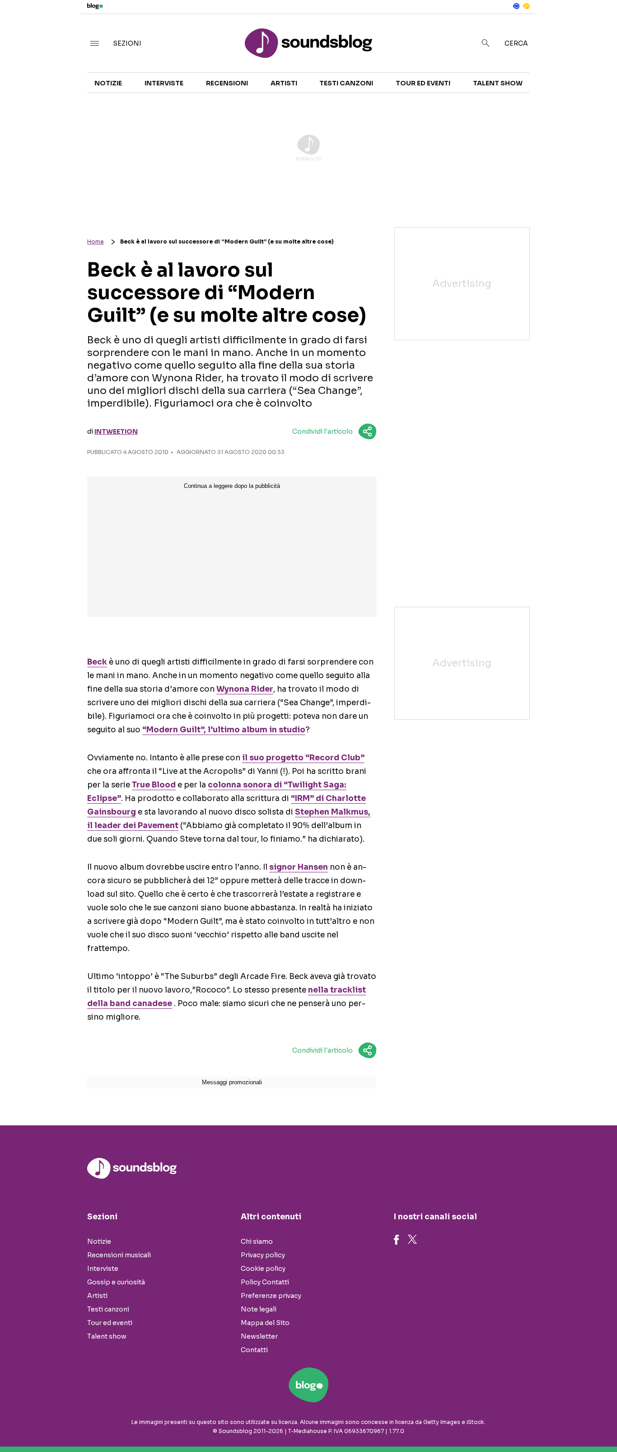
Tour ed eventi (423, 83)
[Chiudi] (595, 25)
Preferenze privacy (271, 1296)
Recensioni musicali (119, 1255)
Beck (97, 662)
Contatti (254, 1350)
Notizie (108, 83)
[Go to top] (529, 1422)
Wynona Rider (244, 689)
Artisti (284, 83)
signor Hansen (298, 867)
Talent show (498, 83)
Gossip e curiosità (116, 1282)
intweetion (116, 431)
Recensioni (227, 83)
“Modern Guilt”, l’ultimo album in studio (223, 730)
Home (95, 241)
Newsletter (259, 1336)
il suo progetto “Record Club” (303, 758)
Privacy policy (263, 1255)
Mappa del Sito (265, 1323)
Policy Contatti (265, 1282)
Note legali (258, 1309)
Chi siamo (257, 1241)
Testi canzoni (346, 83)
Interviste (164, 83)
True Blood (154, 785)
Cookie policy (263, 1269)
